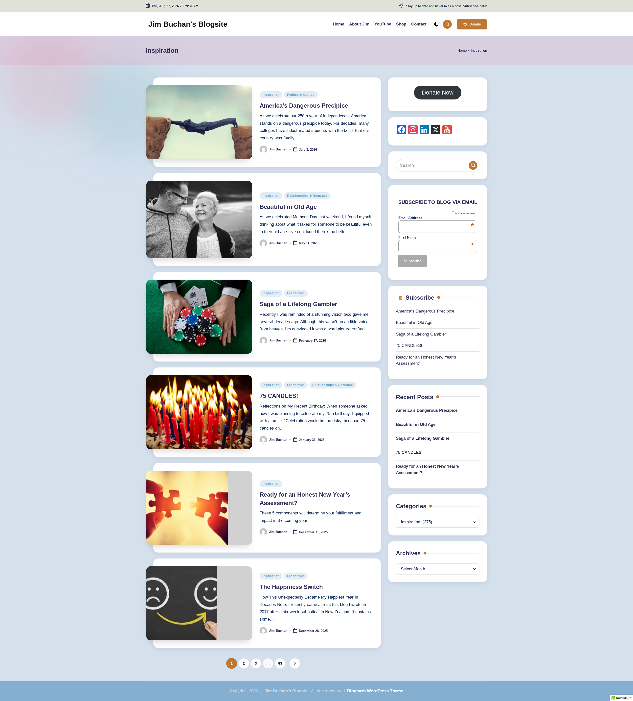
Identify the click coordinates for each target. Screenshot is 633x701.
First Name (436, 237)
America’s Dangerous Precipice (304, 105)
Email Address (436, 218)
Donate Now (437, 92)
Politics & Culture (301, 95)
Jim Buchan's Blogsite (187, 24)
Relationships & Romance (307, 195)
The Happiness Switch (291, 586)
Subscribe (420, 297)
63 (280, 663)
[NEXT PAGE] (294, 663)
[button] (472, 24)
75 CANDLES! (279, 395)
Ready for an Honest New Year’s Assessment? (427, 469)
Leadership (296, 293)
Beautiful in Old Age (288, 206)
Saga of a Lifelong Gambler (298, 304)
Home (462, 50)
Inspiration (271, 95)
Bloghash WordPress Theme (375, 691)
